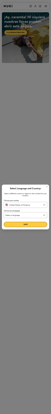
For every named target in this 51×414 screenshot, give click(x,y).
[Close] (47, 186)
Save (26, 224)
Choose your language (12, 211)
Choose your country (11, 200)
